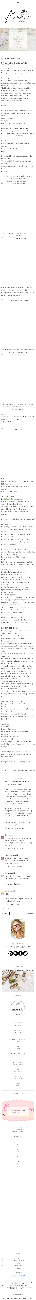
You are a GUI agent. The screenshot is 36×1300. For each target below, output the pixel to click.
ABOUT (18, 1258)
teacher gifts (18, 1087)
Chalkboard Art (18, 1030)
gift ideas (18, 1055)
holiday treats (18, 1064)
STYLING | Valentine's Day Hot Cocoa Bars (18, 1285)
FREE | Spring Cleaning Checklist (18, 38)
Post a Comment (9, 909)
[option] (18, 39)
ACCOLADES (19, 1267)
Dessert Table (18, 1032)
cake (18, 1046)
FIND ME (19, 1268)
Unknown (8, 873)
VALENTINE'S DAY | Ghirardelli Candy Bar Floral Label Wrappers (18, 1282)
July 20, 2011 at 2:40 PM (12, 884)
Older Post (30, 913)
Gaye (6, 835)
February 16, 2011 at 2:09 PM (14, 848)
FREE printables (18, 1034)
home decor (18, 1067)
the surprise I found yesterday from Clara (15, 73)
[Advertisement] (18, 1217)
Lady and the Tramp (21, 128)
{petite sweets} (21, 770)
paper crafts (18, 1078)
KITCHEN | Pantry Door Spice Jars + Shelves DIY (18, 970)
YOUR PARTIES (18, 1265)
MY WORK (18, 1263)
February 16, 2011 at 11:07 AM (14, 828)
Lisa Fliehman (10, 855)
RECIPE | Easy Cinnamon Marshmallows (19, 1288)
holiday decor (18, 1062)
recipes (18, 1083)
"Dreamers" (9, 537)
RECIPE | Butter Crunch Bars (18, 1283)
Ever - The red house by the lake (16, 781)
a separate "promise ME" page (20, 577)
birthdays (18, 1044)
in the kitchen (30, 772)
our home (18, 1076)
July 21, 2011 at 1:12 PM (12, 904)
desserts (8, 772)
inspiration (18, 1074)
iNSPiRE (18, 1069)
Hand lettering (18, 1037)
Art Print (18, 1025)
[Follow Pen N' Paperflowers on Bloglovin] (18, 1276)
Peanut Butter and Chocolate (18, 1039)
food (21, 772)
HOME (18, 1257)
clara (4, 772)
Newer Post (5, 913)
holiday (24, 772)
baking (26, 770)
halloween (18, 1060)
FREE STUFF (19, 1262)
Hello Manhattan (28, 1298)
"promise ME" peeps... (17, 572)
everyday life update (15, 772)
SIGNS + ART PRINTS (19, 1260)
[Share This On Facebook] (5, 770)
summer (18, 1085)
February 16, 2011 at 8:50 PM (14, 866)
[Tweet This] (7, 770)
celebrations (31, 770)
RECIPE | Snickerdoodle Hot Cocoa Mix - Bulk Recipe (19, 1287)
